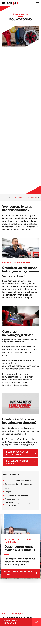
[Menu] (37, 3)
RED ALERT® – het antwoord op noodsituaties (17, 504)
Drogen (8, 492)
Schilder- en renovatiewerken (16, 495)
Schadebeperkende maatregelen (18, 480)
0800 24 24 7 (10, 623)
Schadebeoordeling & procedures (18, 484)
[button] (4, 622)
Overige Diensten (12, 499)
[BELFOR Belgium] (20, 3)
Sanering (8, 488)
